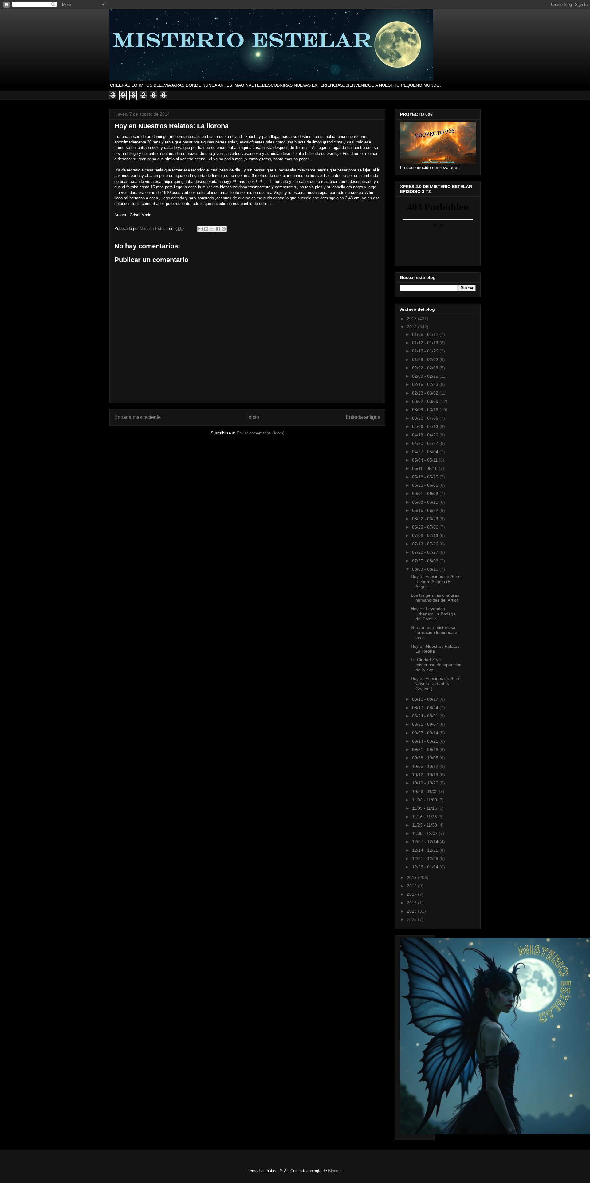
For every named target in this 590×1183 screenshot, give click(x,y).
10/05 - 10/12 (425, 766)
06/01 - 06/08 (425, 493)
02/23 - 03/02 (425, 393)
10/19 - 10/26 (425, 782)
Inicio (253, 417)
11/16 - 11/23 (425, 816)
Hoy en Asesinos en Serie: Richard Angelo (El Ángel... (436, 581)
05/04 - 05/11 (425, 460)
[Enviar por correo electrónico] (200, 229)
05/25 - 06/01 (425, 485)
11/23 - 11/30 (425, 825)
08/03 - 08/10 (425, 569)
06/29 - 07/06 (425, 527)
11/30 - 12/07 (425, 833)
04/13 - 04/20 (425, 434)
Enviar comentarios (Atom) (260, 433)
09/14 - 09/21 (425, 741)
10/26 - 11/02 (425, 791)
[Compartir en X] (212, 229)
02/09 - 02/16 (425, 376)
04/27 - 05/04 (425, 451)
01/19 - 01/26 (425, 350)
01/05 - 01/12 (425, 334)
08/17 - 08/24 (425, 707)
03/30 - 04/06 (425, 418)
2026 (412, 919)
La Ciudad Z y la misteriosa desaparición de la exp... (436, 665)
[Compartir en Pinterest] (224, 229)
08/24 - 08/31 (425, 715)
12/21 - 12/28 (425, 858)
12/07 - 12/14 (425, 841)
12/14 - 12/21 (425, 850)
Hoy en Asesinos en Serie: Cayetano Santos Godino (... (436, 683)
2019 (412, 902)
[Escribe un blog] (206, 229)
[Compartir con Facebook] (218, 229)
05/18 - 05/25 (425, 476)
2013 (412, 318)
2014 (412, 326)
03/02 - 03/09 (425, 401)
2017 (412, 894)
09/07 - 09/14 (425, 732)
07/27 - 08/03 (425, 560)
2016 (412, 885)
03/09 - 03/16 (425, 409)
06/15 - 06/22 (425, 510)
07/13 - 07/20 (425, 543)
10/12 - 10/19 (425, 774)
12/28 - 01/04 (425, 866)
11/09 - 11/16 (425, 808)
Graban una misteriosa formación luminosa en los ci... (435, 632)
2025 (412, 911)
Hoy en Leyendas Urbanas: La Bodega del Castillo (433, 614)
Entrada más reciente (137, 417)
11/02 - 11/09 (425, 799)
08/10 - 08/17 (425, 699)
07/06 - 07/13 (425, 535)
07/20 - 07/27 (425, 552)
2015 (412, 877)
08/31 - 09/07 (425, 724)
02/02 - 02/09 (425, 367)
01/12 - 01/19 (425, 342)
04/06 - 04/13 (425, 426)
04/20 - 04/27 (425, 443)
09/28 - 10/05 (425, 757)
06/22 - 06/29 (425, 518)
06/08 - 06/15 (425, 502)
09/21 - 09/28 (425, 749)
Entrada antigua (363, 417)
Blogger (334, 1171)
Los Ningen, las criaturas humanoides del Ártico (435, 598)
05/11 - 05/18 (425, 468)
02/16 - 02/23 (425, 384)
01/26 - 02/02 (425, 359)
